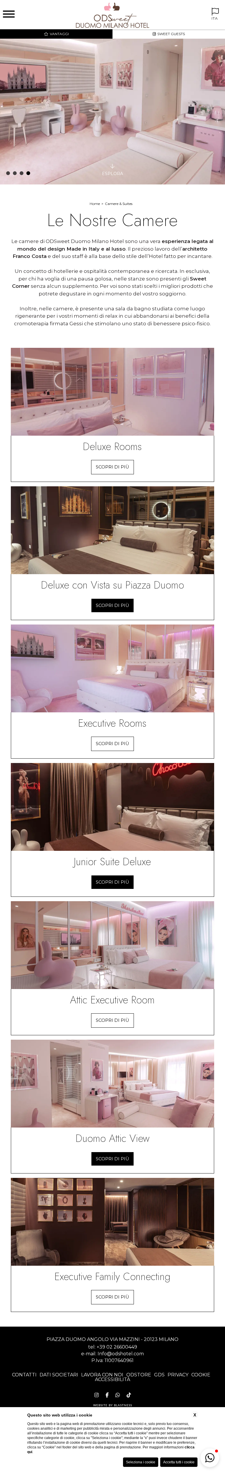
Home (95, 203)
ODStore (138, 1375)
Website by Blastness (112, 1405)
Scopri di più (112, 467)
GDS (159, 1375)
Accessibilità (112, 1379)
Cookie (200, 1375)
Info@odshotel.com (121, 1353)
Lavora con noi (102, 1375)
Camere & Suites (118, 203)
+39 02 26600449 (117, 1347)
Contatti (24, 1375)
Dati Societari (59, 1375)
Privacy (178, 1375)
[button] (209, 1457)
